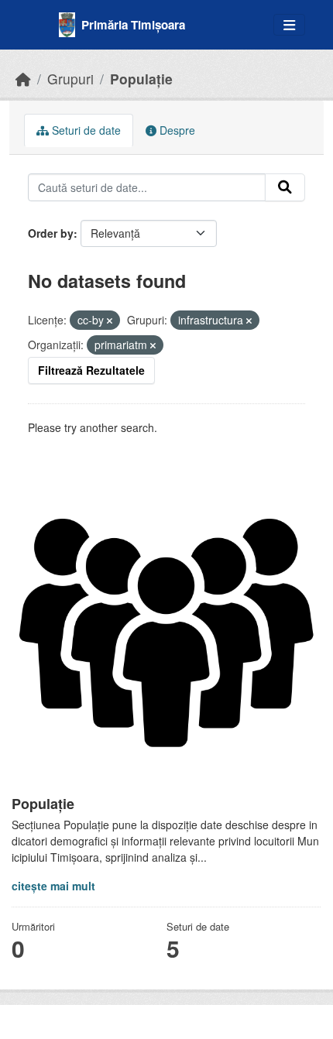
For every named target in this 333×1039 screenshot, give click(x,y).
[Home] (23, 78)
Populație (141, 78)
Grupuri (70, 78)
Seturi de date (85, 130)
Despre (175, 130)
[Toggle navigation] (289, 25)
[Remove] (109, 320)
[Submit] (285, 187)
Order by (51, 233)
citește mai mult (53, 885)
